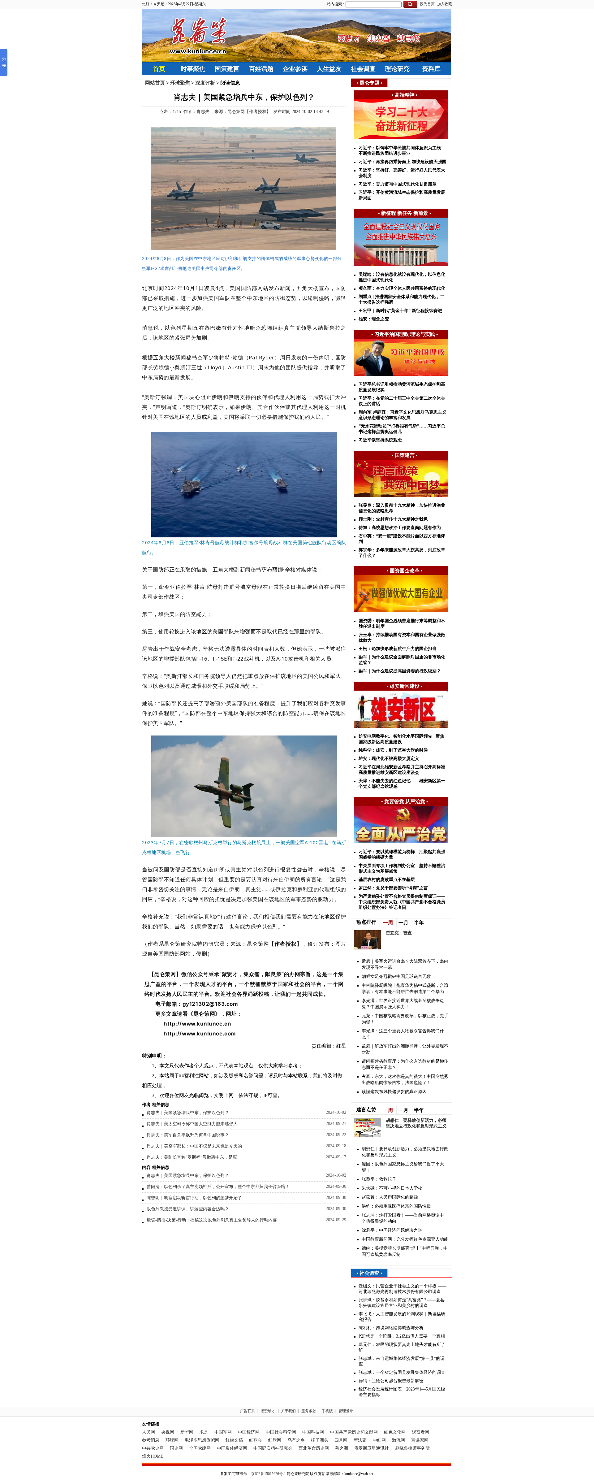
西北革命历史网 (314, 1448)
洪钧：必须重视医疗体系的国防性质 (396, 1206)
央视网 (167, 1432)
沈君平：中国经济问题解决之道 (392, 1230)
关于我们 (288, 1411)
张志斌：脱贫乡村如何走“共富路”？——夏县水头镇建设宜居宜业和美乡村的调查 (402, 1303)
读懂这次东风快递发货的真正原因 (394, 1091)
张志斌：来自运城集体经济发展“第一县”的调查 (402, 1361)
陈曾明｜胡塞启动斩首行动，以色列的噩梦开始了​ (194, 1197)
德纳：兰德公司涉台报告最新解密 (391, 1380)
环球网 (172, 1440)
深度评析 (205, 82)
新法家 (360, 1440)
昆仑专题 (369, 82)
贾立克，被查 (399, 933)
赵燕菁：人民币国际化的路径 (390, 1197)
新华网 (186, 1432)
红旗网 (274, 1440)
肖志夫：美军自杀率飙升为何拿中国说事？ (188, 1135)
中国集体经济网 (232, 1448)
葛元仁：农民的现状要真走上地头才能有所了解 (402, 1347)
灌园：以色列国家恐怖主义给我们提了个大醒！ (403, 1167)
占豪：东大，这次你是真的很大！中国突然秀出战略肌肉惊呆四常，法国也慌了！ (405, 1079)
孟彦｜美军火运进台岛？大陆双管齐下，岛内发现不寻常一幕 (405, 964)
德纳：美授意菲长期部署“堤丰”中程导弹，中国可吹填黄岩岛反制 (405, 1251)
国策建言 (227, 68)
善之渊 (341, 1448)
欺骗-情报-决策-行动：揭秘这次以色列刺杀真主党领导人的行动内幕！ (214, 1220)
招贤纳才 (267, 1411)
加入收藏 (444, 4)
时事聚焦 (193, 68)
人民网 (148, 1432)
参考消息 (150, 1440)
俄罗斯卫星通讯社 (371, 1448)
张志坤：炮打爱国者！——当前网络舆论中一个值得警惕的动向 (405, 1218)
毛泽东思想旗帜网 (202, 1440)
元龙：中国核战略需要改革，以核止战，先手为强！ (405, 1018)
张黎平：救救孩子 (379, 1179)
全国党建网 (200, 1448)
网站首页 (155, 82)
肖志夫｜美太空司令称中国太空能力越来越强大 (192, 1124)
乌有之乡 (296, 1440)
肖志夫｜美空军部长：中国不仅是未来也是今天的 (194, 1146)
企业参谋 (295, 68)
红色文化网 (395, 1432)
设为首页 (427, 4)
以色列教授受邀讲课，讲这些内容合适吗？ (188, 1209)
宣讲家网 (419, 1440)
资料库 (431, 68)
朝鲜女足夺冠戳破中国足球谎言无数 (396, 976)
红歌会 (255, 1440)
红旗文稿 (234, 1440)
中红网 (379, 1440)
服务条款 (308, 1411)
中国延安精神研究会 (272, 1448)
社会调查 (363, 68)
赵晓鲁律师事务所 (412, 1448)
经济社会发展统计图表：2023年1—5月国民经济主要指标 (402, 1392)
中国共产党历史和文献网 (354, 1432)
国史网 (176, 1448)
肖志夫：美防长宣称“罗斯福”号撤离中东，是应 (192, 1157)
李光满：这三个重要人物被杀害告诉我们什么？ (403, 1034)
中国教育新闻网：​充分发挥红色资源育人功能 (405, 1239)
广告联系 (247, 1411)
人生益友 (329, 68)
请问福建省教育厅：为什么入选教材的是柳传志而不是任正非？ (405, 1064)
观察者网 (420, 1432)
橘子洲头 (319, 1440)
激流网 (398, 1440)
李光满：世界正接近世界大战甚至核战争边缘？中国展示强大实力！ (403, 1003)
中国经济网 (249, 1432)
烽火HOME (152, 1456)
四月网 (340, 1440)
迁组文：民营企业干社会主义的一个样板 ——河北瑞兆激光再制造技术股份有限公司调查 (402, 1289)
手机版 (327, 1411)
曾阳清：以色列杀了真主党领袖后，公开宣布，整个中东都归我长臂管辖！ (218, 1186)
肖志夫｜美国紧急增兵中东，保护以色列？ (188, 1112)
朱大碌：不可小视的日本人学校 (392, 1188)
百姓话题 (261, 68)
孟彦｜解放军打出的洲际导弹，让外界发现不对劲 (405, 1049)
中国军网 (223, 1432)
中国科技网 (313, 1432)
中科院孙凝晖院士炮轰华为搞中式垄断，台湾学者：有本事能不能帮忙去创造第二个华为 (405, 988)
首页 (159, 68)
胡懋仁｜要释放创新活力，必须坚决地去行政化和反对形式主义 (405, 1152)
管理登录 (345, 1411)
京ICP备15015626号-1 (268, 1474)
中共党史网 (153, 1448)
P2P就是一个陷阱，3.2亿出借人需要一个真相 (402, 1336)
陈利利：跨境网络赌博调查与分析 (391, 1328)
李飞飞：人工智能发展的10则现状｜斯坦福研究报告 (402, 1317)
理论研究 (397, 68)
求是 (204, 1432)
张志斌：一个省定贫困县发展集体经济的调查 (402, 1372)
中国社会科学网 (281, 1432)
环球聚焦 (180, 82)
